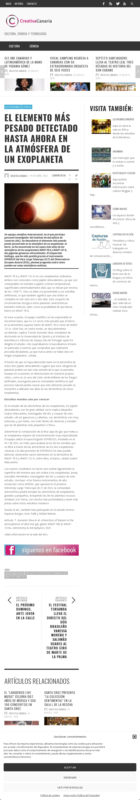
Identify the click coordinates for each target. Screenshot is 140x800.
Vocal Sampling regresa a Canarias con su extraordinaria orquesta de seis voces (24, 64)
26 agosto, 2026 (17, 715)
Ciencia (26, 107)
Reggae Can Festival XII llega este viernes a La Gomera (113, 62)
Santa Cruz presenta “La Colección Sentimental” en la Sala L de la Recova (59, 698)
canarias (9, 573)
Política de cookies (50, 795)
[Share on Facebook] (69, 175)
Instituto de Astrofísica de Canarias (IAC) (46, 573)
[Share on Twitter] (76, 175)
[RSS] (110, 3)
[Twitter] (117, 3)
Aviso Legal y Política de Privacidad (81, 795)
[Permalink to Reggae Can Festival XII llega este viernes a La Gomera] (116, 84)
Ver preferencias (70, 787)
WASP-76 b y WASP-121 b (15, 576)
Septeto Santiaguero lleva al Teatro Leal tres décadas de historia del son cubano (69, 64)
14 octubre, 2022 (39, 175)
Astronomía (12, 107)
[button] (134, 737)
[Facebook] (103, 3)
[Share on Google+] (69, 179)
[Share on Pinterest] (76, 179)
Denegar (70, 777)
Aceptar (70, 767)
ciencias (19, 573)
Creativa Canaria (17, 74)
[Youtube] (124, 3)
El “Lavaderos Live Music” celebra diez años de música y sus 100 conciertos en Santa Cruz (20, 700)
